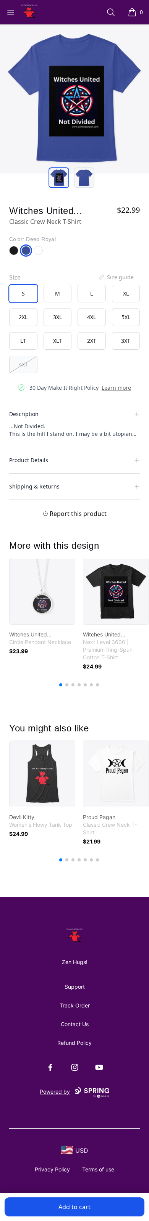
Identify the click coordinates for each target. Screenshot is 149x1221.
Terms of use (98, 1169)
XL (126, 293)
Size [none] (15, 277)
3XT (125, 340)
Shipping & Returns (34, 486)
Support (75, 986)
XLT (57, 340)
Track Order (75, 1005)
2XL (23, 317)
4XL (91, 317)
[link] (42, 591)
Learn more (116, 387)
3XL (57, 317)
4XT (23, 364)
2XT (91, 340)
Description (24, 414)
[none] (116, 277)
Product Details (28, 460)
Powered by (55, 1091)
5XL (125, 317)
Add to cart (74, 1207)
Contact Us (75, 1024)
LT (23, 340)
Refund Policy (74, 1042)
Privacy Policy (52, 1169)
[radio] (23, 293)
